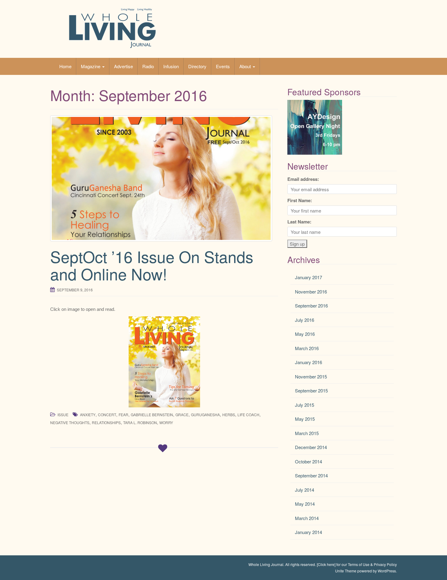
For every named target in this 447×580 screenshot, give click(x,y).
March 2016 (307, 348)
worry (166, 422)
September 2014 (311, 475)
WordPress (387, 570)
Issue (62, 414)
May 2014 (305, 504)
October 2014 (308, 461)
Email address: (303, 179)
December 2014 (311, 447)
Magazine (91, 66)
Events (223, 66)
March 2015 (307, 433)
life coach (248, 414)
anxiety (87, 414)
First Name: (299, 200)
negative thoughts (69, 422)
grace (182, 414)
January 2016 (308, 362)
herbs (228, 414)
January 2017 (308, 277)
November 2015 (311, 376)
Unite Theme (345, 570)
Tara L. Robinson (140, 422)
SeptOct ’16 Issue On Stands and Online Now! (151, 265)
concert (107, 414)
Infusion (171, 66)
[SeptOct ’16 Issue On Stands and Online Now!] (164, 178)
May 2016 (305, 334)
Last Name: (299, 221)
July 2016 (304, 320)
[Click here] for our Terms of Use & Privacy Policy (357, 564)
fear (123, 414)
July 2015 (304, 405)
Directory (197, 66)
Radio (148, 66)
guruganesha (205, 414)
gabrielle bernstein (152, 414)
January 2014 (308, 532)
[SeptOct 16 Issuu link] (164, 362)
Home (65, 66)
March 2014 (307, 518)
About (245, 66)
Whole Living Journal (265, 564)
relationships (106, 422)
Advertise (123, 66)
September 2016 (311, 305)
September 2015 (311, 390)
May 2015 (305, 419)
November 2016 (311, 291)
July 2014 (304, 490)
